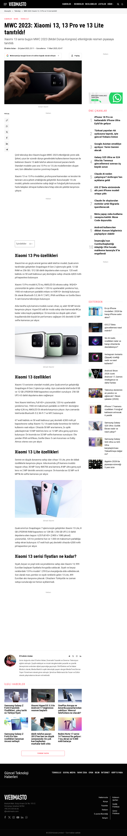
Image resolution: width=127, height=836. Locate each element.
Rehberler (79, 4)
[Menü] (5, 4)
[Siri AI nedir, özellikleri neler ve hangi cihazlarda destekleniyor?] (95, 341)
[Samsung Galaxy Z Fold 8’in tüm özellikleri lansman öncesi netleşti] (16, 724)
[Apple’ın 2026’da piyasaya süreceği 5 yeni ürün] (95, 464)
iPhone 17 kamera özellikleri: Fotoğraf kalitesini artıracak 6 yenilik (114, 411)
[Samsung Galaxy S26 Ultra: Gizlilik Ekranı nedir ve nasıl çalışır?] (95, 425)
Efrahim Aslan (10, 48)
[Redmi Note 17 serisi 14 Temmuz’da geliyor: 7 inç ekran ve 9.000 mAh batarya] (70, 724)
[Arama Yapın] (118, 4)
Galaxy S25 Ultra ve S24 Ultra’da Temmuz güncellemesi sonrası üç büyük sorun (107, 162)
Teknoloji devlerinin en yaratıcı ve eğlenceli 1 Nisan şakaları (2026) (113, 394)
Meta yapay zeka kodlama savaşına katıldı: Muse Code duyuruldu (108, 217)
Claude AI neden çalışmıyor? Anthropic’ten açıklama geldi (108, 177)
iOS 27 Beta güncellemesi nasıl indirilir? (113, 327)
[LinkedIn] (6, 143)
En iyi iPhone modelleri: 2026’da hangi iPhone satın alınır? (113, 313)
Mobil (16, 19)
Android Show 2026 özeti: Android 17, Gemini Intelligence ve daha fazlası (113, 376)
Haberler (66, 4)
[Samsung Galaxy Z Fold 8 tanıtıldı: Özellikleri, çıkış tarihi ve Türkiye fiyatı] (16, 695)
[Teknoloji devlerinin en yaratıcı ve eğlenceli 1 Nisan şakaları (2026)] (95, 393)
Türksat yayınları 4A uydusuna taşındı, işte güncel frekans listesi (106, 133)
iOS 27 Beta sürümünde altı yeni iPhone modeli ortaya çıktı (107, 190)
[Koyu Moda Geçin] (122, 4)
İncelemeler (91, 4)
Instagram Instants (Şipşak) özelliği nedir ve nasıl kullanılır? (113, 359)
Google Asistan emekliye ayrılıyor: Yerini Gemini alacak (107, 147)
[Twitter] (6, 131)
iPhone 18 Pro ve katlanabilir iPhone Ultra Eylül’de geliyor (107, 120)
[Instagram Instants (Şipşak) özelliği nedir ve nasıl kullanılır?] (95, 357)
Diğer (110, 4)
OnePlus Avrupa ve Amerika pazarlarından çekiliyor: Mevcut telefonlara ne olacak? (69, 709)
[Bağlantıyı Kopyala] (6, 120)
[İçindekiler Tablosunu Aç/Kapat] (29, 244)
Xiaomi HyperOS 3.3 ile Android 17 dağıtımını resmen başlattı (43, 708)
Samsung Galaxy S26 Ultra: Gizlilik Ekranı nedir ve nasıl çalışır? (112, 427)
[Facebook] (6, 137)
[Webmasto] (17, 4)
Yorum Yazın (43, 753)
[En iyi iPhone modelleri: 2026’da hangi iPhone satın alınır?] (95, 311)
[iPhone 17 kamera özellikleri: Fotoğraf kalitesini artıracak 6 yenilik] (95, 409)
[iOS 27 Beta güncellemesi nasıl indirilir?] (95, 327)
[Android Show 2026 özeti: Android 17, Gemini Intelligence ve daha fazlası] (95, 373)
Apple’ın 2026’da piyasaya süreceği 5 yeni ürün (113, 464)
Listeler (102, 4)
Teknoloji (25, 19)
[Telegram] (6, 149)
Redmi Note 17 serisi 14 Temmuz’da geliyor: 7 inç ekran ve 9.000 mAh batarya (69, 738)
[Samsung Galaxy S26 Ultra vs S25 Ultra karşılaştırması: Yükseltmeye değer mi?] (95, 442)
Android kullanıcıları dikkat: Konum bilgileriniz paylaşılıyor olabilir (108, 230)
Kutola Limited (58, 833)
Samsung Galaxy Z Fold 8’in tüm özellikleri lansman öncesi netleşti (14, 738)
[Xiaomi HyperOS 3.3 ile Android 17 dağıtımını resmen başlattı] (43, 695)
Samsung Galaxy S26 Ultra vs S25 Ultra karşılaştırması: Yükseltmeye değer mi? (113, 446)
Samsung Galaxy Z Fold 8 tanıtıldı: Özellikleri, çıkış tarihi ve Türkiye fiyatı (15, 709)
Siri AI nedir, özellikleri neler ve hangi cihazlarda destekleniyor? (113, 342)
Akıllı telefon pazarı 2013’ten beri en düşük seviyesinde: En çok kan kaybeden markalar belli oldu (42, 739)
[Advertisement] (48, 132)
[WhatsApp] (6, 126)
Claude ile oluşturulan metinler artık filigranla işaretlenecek (106, 203)
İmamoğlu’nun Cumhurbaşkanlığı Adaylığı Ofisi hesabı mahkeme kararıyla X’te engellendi (107, 247)
